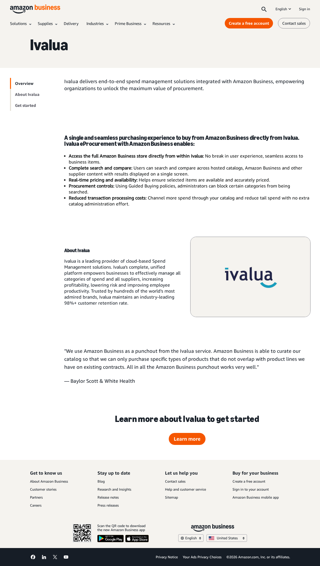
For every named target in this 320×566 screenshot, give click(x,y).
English (281, 9)
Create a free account (249, 23)
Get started (25, 105)
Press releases (108, 505)
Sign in (304, 9)
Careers (36, 505)
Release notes (108, 497)
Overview (24, 83)
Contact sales (294, 23)
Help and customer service (185, 489)
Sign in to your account (250, 489)
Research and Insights (114, 489)
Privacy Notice (167, 557)
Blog (101, 481)
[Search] (264, 8)
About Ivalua (27, 94)
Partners (36, 497)
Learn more (187, 439)
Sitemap (171, 497)
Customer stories (43, 489)
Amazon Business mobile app (255, 497)
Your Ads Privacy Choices (202, 557)
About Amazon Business (49, 481)
